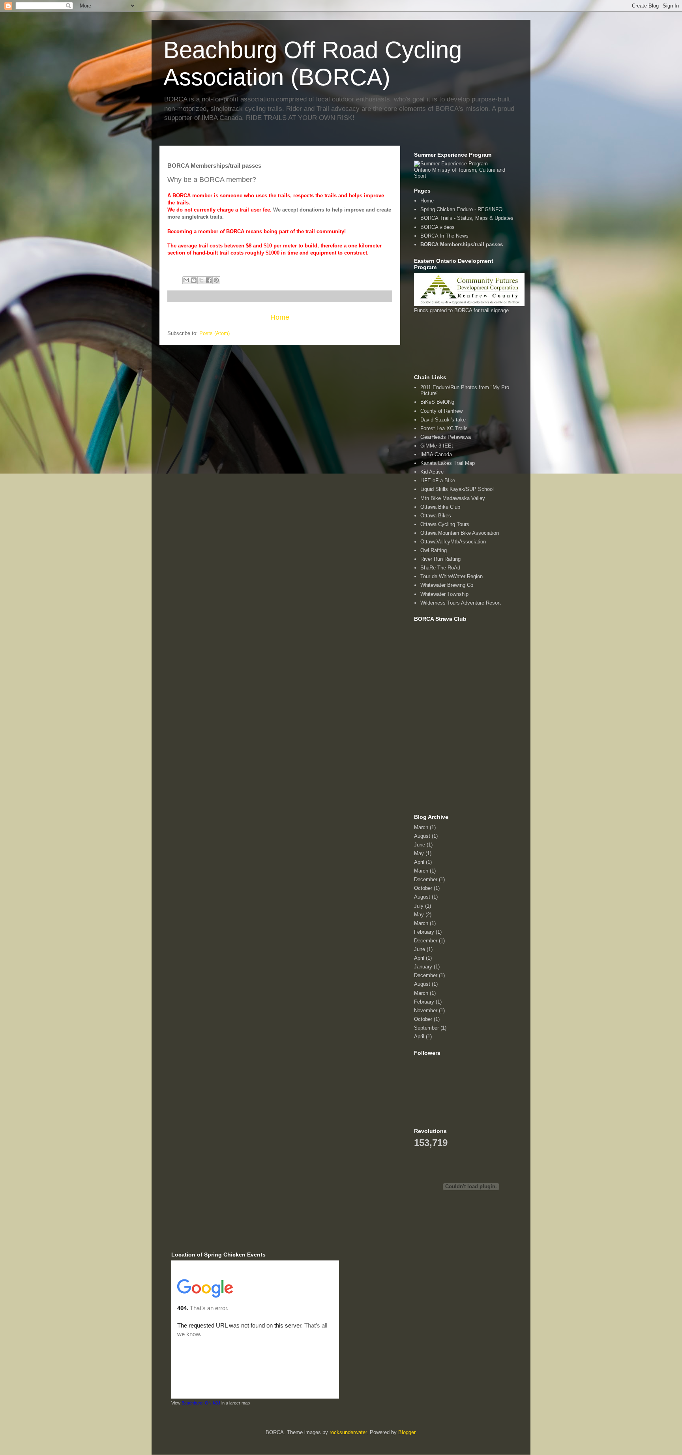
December (425, 879)
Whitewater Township (444, 594)
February (424, 932)
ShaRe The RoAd (440, 568)
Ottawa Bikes (435, 516)
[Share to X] (201, 280)
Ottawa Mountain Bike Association (459, 533)
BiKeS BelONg (437, 402)
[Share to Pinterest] (216, 280)
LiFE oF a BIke (437, 480)
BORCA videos (437, 227)
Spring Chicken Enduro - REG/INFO (461, 209)
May (419, 853)
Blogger (406, 1432)
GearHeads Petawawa (445, 437)
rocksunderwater (348, 1432)
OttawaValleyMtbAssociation (453, 542)
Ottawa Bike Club (440, 507)
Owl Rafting (433, 550)
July (418, 906)
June (419, 845)
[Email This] (186, 280)
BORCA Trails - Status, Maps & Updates (466, 218)
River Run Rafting (440, 559)
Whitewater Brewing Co (446, 585)
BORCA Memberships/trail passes (461, 244)
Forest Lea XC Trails (444, 428)
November (425, 1010)
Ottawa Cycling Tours (444, 524)
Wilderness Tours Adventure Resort (460, 603)
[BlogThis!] (194, 280)
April (419, 862)
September (426, 1028)
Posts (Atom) (214, 333)
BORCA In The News (444, 236)
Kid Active (432, 472)
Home (279, 317)
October (423, 888)
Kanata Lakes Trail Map (447, 463)
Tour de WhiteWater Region (451, 576)
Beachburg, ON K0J (201, 1403)
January (423, 967)
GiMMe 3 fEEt (436, 446)
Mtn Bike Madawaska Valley (452, 498)
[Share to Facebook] (209, 280)
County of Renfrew (441, 411)
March (421, 827)
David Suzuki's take (443, 420)
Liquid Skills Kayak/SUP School (457, 489)
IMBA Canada (436, 454)
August (422, 836)
